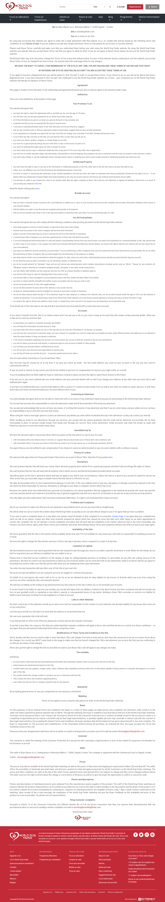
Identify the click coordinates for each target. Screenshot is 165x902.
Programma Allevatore (48, 856)
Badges (13, 882)
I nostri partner (15, 871)
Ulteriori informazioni (149, 16)
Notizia (101, 863)
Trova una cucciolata (77, 863)
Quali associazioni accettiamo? (22, 863)
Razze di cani (85, 16)
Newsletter (14, 875)
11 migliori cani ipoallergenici (139, 875)
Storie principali (105, 860)
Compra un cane (75, 860)
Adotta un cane (64, 18)
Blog (110, 16)
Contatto (13, 867)
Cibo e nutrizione (105, 871)
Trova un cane (74, 871)
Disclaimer (101, 892)
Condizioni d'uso (71, 892)
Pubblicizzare (59, 892)
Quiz (101, 16)
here (38, 188)
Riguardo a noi (15, 856)
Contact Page (117, 516)
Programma (126, 16)
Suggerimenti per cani (107, 875)
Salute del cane (105, 867)
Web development (131, 899)
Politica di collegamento (115, 892)
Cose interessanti (106, 879)
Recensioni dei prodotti (108, 882)
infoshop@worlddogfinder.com (131, 731)
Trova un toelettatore (40, 18)
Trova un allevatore (19, 16)
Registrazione (135, 7)
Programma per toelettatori (50, 860)
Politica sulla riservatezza (87, 892)
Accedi (122, 7)
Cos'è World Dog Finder (19, 860)
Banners (13, 879)
